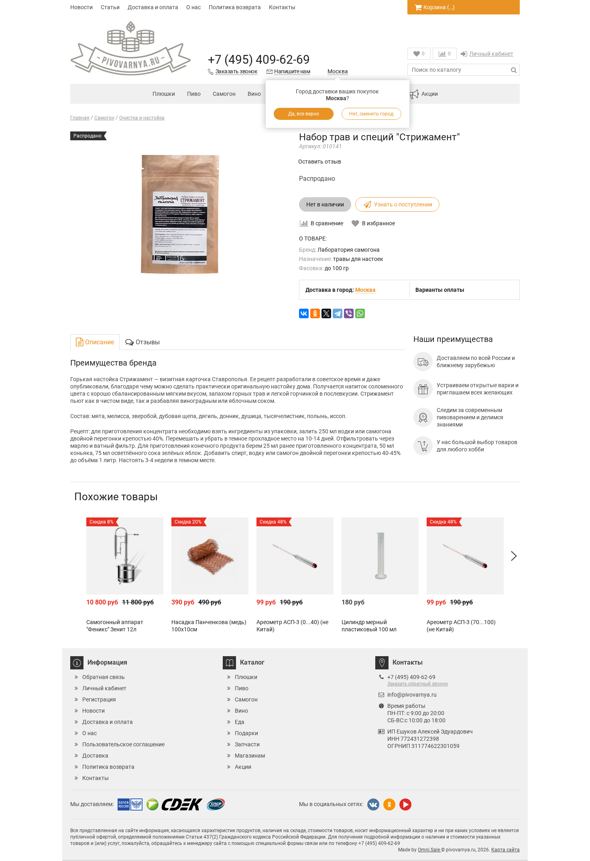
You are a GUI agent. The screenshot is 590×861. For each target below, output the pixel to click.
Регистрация (99, 699)
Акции (429, 94)
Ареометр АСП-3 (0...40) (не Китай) (292, 626)
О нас (193, 7)
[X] (326, 313)
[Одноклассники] (315, 313)
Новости (81, 7)
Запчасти (247, 744)
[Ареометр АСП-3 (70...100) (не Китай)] (465, 555)
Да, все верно (303, 114)
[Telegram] (337, 313)
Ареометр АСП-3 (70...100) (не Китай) (461, 626)
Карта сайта (505, 850)
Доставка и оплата (153, 7)
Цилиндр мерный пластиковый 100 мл (369, 626)
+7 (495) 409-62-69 (259, 60)
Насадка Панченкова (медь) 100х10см (208, 626)
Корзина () (439, 7)
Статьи (110, 7)
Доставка (95, 755)
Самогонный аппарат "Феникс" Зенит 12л (114, 626)
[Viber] (349, 313)
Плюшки (164, 94)
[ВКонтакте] (304, 313)
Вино (254, 94)
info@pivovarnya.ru (412, 694)
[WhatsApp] (360, 313)
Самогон (224, 94)
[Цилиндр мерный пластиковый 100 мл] (380, 555)
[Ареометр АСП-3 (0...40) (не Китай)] (295, 555)
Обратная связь (103, 677)
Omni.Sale (429, 850)
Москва (338, 71)
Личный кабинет (491, 54)
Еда (239, 722)
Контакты (282, 7)
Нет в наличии (325, 204)
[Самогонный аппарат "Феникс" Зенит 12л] (124, 555)
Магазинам (250, 755)
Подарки (246, 733)
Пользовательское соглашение (123, 744)
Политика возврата (235, 7)
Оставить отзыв (319, 161)
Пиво (194, 94)
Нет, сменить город (372, 114)
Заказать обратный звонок (417, 684)
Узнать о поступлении (403, 204)
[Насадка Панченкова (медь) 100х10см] (209, 555)
